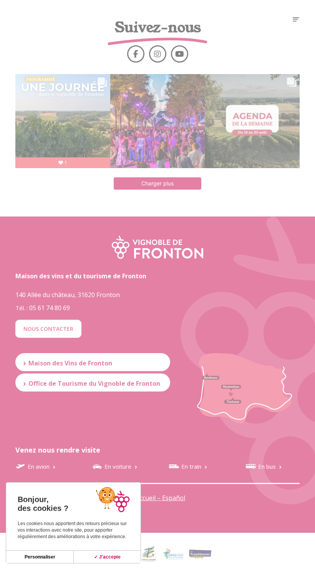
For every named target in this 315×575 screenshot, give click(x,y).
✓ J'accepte (107, 557)
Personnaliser (40, 557)
